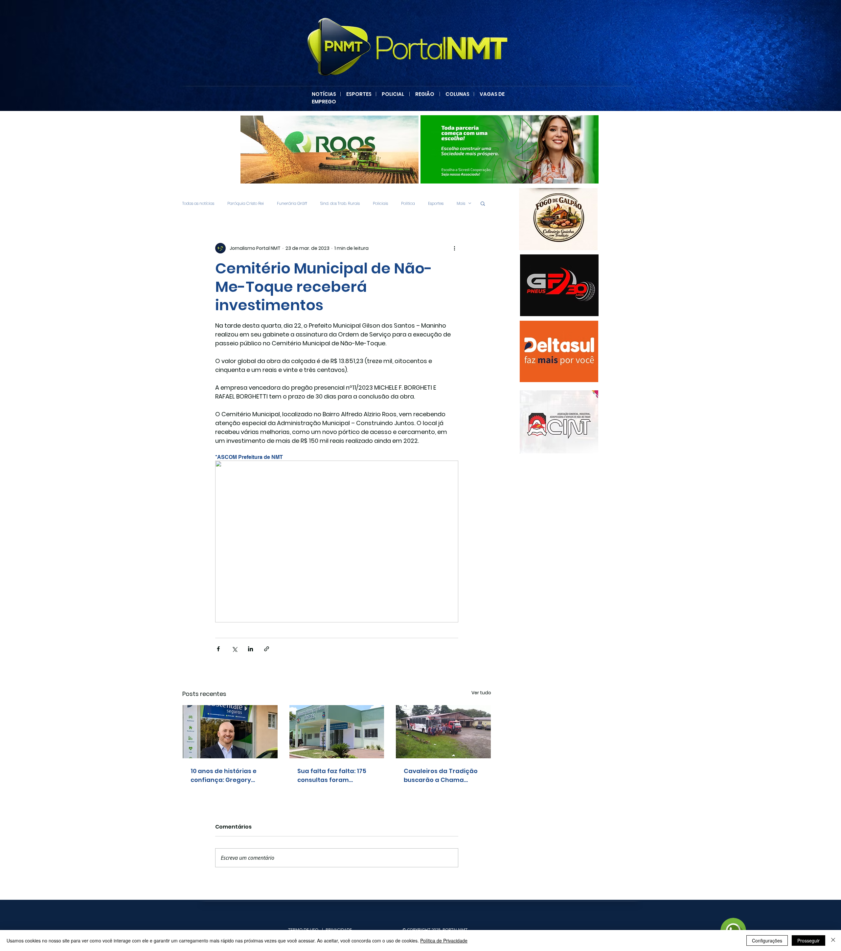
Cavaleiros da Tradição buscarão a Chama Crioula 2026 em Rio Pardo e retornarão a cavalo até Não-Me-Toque (441, 775)
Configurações (767, 940)
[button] (483, 203)
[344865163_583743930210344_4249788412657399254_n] (559, 285)
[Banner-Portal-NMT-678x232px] (511, 149)
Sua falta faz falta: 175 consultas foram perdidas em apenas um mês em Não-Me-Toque (335, 775)
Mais (461, 203)
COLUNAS (459, 94)
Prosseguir (808, 940)
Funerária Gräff (292, 203)
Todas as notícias (198, 203)
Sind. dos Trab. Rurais (340, 203)
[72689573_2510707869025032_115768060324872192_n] (559, 421)
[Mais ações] (454, 248)
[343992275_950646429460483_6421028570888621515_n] (559, 351)
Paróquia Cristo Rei (245, 203)
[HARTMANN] (331, 149)
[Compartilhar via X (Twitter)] (234, 649)
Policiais (380, 203)
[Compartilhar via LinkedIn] (250, 649)
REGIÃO (424, 94)
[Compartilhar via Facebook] (218, 649)
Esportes (435, 203)
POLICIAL (393, 94)
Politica (408, 203)
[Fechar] (833, 940)
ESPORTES (360, 94)
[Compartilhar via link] (266, 649)
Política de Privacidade (443, 940)
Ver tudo (481, 692)
